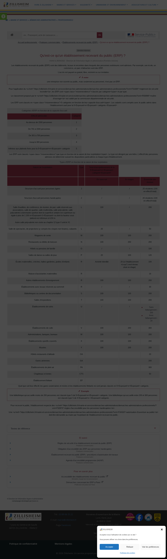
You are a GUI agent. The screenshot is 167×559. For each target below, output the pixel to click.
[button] (161, 529)
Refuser (129, 547)
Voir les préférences (150, 547)
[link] (106, 529)
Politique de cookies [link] (127, 553)
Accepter (109, 547)
